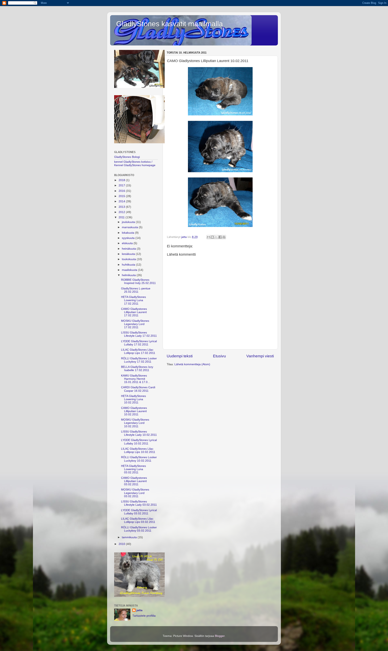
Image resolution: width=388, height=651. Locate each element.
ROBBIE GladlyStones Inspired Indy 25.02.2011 (138, 281)
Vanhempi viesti (260, 356)
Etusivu (219, 356)
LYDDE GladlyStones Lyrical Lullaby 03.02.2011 (139, 512)
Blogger (220, 635)
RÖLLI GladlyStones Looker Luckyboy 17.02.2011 (139, 360)
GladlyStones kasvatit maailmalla (169, 24)
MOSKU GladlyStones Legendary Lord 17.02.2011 (135, 324)
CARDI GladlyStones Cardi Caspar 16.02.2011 (138, 389)
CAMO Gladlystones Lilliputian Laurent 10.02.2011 (134, 411)
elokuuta (128, 243)
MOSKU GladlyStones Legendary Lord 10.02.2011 (135, 423)
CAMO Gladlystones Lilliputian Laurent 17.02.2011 (134, 312)
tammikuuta (130, 537)
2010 (122, 543)
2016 (122, 190)
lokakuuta (128, 232)
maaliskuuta (130, 269)
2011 (122, 217)
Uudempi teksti (180, 356)
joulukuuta (129, 222)
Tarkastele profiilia (144, 615)
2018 (122, 180)
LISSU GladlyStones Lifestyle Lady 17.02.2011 (139, 334)
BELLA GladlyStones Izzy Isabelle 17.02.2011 (137, 368)
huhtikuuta (129, 264)
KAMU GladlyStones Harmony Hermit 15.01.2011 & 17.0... (135, 379)
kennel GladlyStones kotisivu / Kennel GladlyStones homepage (134, 163)
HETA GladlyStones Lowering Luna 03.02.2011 (133, 469)
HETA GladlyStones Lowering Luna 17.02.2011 (133, 300)
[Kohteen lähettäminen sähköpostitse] (209, 237)
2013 (122, 206)
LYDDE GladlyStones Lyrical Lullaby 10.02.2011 (139, 442)
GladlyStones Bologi (127, 156)
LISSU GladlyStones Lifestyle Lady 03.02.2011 (139, 503)
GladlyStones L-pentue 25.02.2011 (135, 290)
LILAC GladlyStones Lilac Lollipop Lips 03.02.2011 (138, 520)
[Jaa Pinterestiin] (224, 237)
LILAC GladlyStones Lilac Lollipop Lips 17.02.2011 (138, 351)
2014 (122, 201)
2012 (122, 212)
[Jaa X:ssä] (216, 237)
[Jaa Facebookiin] (220, 237)
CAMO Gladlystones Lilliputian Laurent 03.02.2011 (134, 481)
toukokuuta (129, 259)
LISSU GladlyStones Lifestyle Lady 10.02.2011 (139, 433)
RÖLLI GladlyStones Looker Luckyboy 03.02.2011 (139, 529)
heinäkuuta (129, 248)
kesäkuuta (129, 253)
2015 (122, 196)
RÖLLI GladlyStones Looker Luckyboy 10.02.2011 (139, 459)
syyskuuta (128, 238)
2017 (122, 185)
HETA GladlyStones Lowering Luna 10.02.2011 (133, 399)
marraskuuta (130, 227)
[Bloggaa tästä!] (212, 237)
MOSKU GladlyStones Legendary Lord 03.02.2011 (135, 493)
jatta (139, 610)
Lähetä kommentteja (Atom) (192, 364)
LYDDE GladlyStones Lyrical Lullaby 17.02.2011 (139, 343)
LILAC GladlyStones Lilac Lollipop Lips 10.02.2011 (138, 450)
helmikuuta (129, 275)
